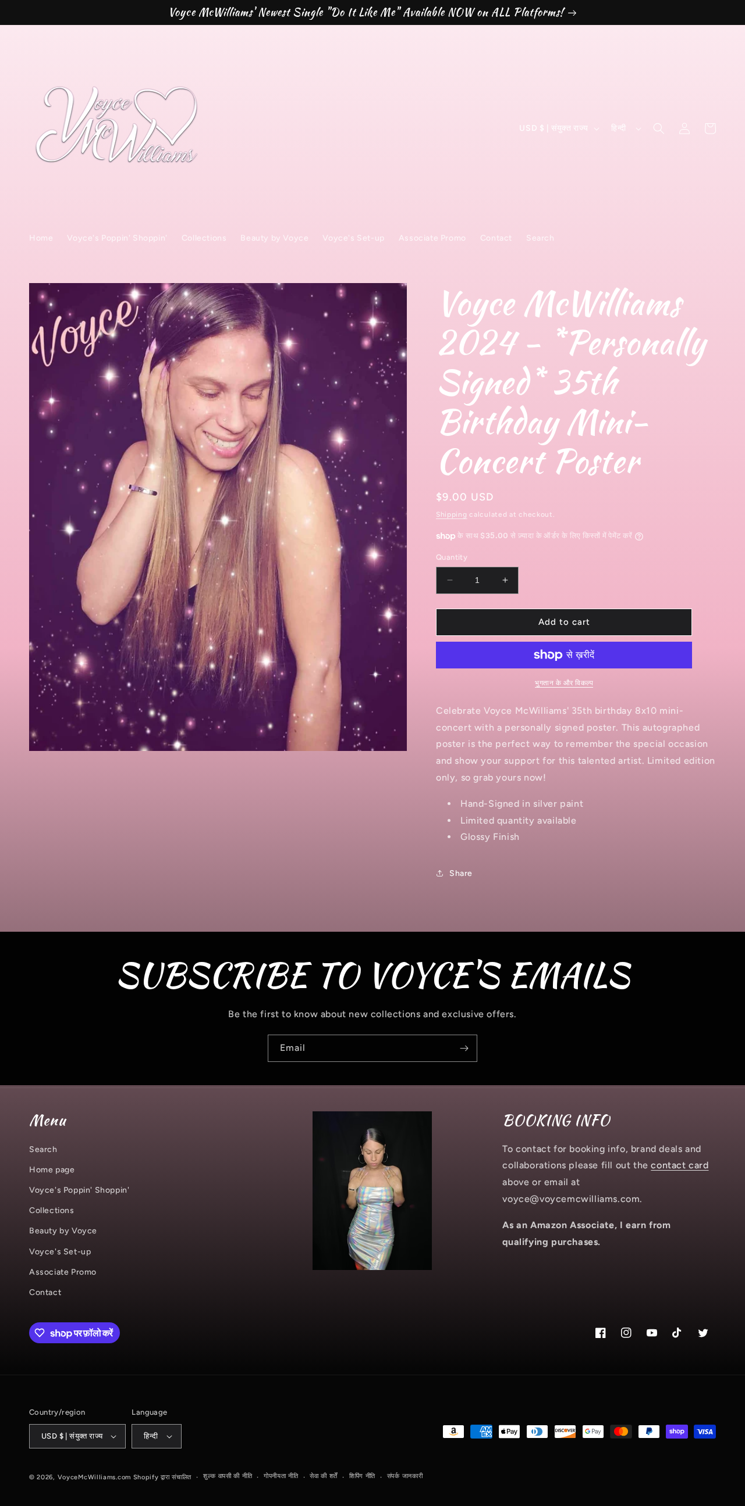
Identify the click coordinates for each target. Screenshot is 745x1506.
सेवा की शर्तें (324, 1476)
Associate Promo (63, 1272)
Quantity (451, 557)
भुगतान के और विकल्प (564, 683)
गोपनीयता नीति (281, 1476)
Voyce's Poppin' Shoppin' (79, 1190)
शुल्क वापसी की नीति (227, 1476)
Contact (45, 1292)
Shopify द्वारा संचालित (162, 1477)
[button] (659, 128)
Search (43, 1149)
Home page (51, 1170)
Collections (51, 1210)
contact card (679, 1165)
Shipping (451, 514)
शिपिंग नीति (362, 1476)
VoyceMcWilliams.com (94, 1477)
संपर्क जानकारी (405, 1476)
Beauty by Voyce (63, 1231)
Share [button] (461, 873)
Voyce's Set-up (60, 1252)
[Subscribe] (464, 1048)
